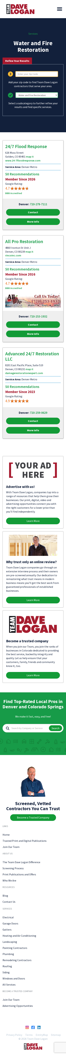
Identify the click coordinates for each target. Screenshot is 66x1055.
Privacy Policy (14, 1034)
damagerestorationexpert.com (24, 373)
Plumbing (8, 954)
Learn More (33, 521)
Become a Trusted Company (33, 817)
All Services (9, 984)
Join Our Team (11, 847)
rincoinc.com (13, 255)
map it (30, 156)
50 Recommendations (22, 174)
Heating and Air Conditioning (19, 935)
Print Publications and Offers (19, 874)
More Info (33, 221)
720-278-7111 (38, 204)
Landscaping (10, 941)
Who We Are (9, 880)
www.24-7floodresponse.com (22, 160)
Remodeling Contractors (17, 960)
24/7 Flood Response (26, 146)
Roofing (7, 966)
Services (33, 33)
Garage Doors (10, 923)
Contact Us (9, 901)
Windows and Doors (14, 978)
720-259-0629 (38, 413)
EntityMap (42, 1034)
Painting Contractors (15, 948)
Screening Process (13, 868)
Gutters (7, 929)
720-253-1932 (38, 316)
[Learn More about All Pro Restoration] (33, 300)
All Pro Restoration (24, 241)
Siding (6, 972)
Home (6, 834)
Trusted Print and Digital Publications (25, 840)
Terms (29, 1034)
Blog (5, 895)
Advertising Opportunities (18, 1005)
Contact (33, 212)
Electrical (8, 917)
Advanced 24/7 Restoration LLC (32, 356)
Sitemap (56, 1034)
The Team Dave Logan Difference (21, 862)
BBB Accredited (13, 193)
